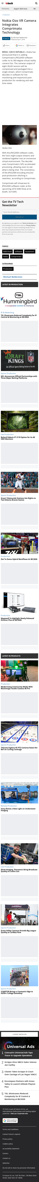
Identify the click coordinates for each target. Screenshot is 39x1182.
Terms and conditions (10, 1129)
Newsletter (32, 45)
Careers (5, 1153)
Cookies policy (8, 1144)
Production (6, 15)
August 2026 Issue (20, 9)
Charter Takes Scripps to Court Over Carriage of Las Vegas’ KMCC (21, 1073)
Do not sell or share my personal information (19, 1168)
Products (6, 38)
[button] (2, 3)
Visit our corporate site (19, 1113)
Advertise (6, 1163)
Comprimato (16, 256)
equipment (29, 251)
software (18, 251)
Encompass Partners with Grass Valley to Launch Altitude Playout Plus (20, 1084)
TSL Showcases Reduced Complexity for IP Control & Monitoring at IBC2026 (17, 1096)
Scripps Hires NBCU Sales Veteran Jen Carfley (21, 1063)
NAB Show (7, 251)
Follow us (21, 45)
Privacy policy (7, 1139)
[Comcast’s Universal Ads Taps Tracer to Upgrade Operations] (19, 1048)
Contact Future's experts (11, 1134)
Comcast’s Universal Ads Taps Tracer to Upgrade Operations (19, 1054)
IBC (34, 9)
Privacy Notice (30, 225)
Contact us (6, 1158)
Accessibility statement (11, 1149)
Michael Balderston (20, 38)
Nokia (5, 256)
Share (7, 45)
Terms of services (28, 223)
